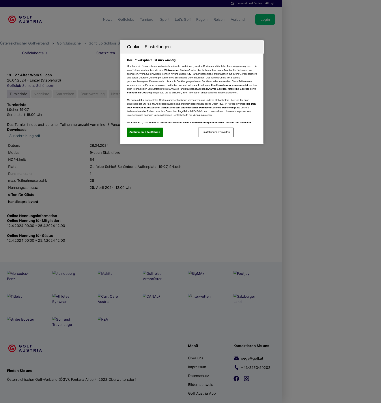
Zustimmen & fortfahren (144, 132)
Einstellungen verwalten (216, 132)
